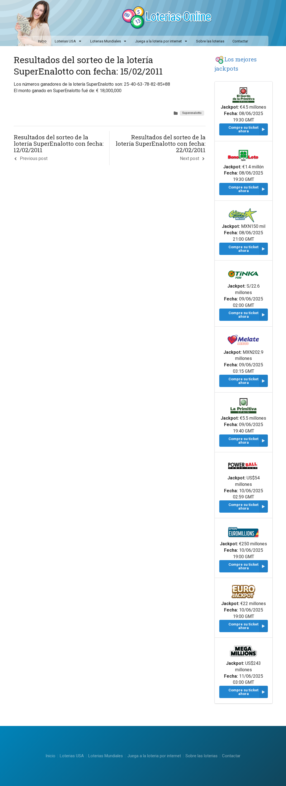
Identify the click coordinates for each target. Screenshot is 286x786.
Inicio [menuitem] (42, 41)
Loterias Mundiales (105, 41)
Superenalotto (192, 112)
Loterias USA (65, 41)
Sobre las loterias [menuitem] (210, 41)
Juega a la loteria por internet (158, 41)
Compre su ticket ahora (243, 129)
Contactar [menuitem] (240, 41)
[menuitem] (68, 41)
